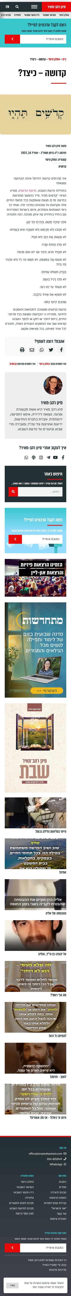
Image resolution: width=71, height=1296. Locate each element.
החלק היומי (64, 15)
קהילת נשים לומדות (55, 1203)
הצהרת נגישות (58, 1219)
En (7, 6)
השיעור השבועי (49, 15)
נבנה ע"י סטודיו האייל (54, 1265)
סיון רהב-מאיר (57, 7)
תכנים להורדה (58, 1192)
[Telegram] (48, 456)
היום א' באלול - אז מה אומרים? (48, 1117)
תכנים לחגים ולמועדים (21, 1203)
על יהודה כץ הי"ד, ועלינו (52, 954)
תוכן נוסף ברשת (25, 1213)
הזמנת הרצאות (57, 1198)
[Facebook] (63, 456)
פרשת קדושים (28, 191)
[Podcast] (33, 456)
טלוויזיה (17, 15)
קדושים (62, 166)
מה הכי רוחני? (58, 994)
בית (64, 59)
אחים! (62, 872)
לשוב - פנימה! (58, 1076)
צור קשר (61, 1214)
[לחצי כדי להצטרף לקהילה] (35, 650)
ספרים (62, 1187)
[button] (34, 7)
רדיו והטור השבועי (31, 15)
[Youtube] (56, 456)
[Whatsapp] (26, 456)
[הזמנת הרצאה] (35, 578)
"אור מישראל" (58, 1208)
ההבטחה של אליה (56, 913)
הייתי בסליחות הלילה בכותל (50, 831)
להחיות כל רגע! (57, 1035)
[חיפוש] (13, 492)
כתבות (62, 1182)
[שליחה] (12, 39)
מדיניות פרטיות (57, 1270)
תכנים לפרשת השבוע (22, 1208)
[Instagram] (41, 456)
